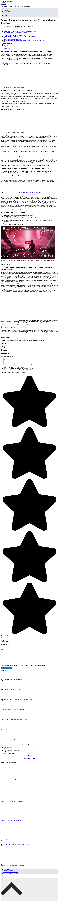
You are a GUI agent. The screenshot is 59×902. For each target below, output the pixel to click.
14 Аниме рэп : (7, 48)
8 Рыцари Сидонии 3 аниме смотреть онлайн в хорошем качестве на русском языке (23, 40)
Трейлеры (5, 15)
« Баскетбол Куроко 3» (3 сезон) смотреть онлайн (13, 820)
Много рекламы (9, 751)
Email (2, 649)
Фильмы (5, 9)
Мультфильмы (6, 11)
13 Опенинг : (6, 47)
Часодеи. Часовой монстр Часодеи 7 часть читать (13, 865)
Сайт (2, 652)
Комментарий (4, 662)
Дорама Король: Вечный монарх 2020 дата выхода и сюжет (15, 844)
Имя (2, 646)
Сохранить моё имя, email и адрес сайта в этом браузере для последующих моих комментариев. (25, 665)
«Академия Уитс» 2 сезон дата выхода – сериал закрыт (14, 729)
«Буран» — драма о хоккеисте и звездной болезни (13, 801)
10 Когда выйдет (7, 43)
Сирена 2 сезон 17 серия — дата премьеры (11, 689)
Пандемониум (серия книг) (7, 839)
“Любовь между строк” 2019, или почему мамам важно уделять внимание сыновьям (21, 797)
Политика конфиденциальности (11, 873)
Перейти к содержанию (6, 1)
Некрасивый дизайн (10, 753)
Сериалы (5, 10)
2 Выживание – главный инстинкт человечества (15, 32)
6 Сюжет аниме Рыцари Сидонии (11, 37)
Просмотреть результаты (30, 758)
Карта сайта (6, 869)
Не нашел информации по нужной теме (15, 750)
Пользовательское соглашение (10, 872)
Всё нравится (8, 747)
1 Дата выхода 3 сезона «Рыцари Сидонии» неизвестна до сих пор (19, 31)
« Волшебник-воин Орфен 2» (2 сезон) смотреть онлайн (14, 709)
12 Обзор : (5, 45)
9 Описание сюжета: (8, 41)
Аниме (5, 12)
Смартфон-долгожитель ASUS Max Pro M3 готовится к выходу (16, 699)
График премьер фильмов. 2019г (8, 739)
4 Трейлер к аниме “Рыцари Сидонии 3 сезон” (14, 35)
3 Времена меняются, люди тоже (11, 34)
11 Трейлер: (6, 44)
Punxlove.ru (3, 4)
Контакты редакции (8, 870)
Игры (4, 14)
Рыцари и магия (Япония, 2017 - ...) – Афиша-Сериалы (27, 364)
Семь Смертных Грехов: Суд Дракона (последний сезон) (28, 192)
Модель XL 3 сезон (5, 863)
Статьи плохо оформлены (11, 749)
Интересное (6, 16)
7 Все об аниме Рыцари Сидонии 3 (12, 39)
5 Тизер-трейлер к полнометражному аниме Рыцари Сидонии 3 (19, 36)
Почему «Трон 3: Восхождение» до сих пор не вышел (14, 719)
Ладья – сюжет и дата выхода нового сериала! (12, 679)
